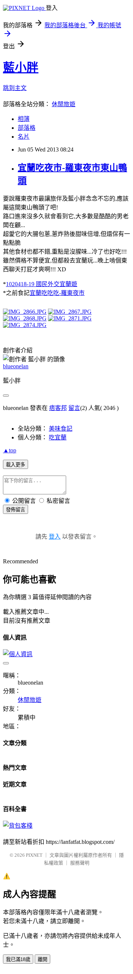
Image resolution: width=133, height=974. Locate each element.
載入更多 (15, 464)
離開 (42, 959)
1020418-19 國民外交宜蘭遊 (41, 284)
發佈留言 (15, 509)
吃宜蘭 (57, 437)
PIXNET (34, 855)
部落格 (26, 128)
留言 (74, 408)
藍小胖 (20, 67)
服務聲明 (79, 863)
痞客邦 (58, 408)
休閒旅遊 (63, 104)
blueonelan (15, 366)
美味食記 (60, 428)
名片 (24, 136)
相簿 (24, 119)
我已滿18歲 (18, 959)
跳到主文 (15, 88)
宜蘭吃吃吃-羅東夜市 (57, 293)
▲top (9, 450)
